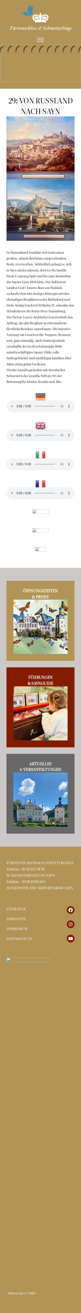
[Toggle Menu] (40, 40)
